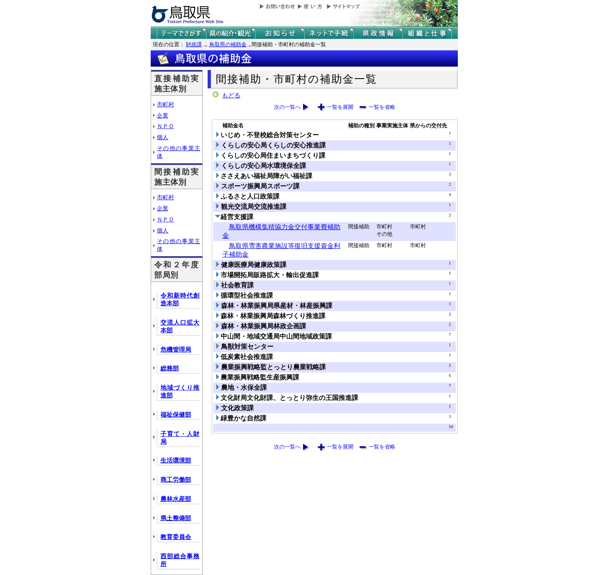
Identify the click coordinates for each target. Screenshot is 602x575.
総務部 (170, 368)
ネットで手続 (328, 33)
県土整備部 (176, 518)
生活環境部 (176, 460)
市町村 (165, 104)
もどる (231, 95)
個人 (162, 137)
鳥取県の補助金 (228, 44)
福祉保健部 (176, 414)
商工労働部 (176, 479)
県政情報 (378, 33)
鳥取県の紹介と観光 (230, 33)
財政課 (194, 44)
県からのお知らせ (279, 33)
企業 (162, 115)
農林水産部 (176, 499)
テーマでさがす (181, 33)
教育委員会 (176, 537)
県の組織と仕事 (427, 33)
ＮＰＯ (165, 126)
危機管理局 (176, 349)
